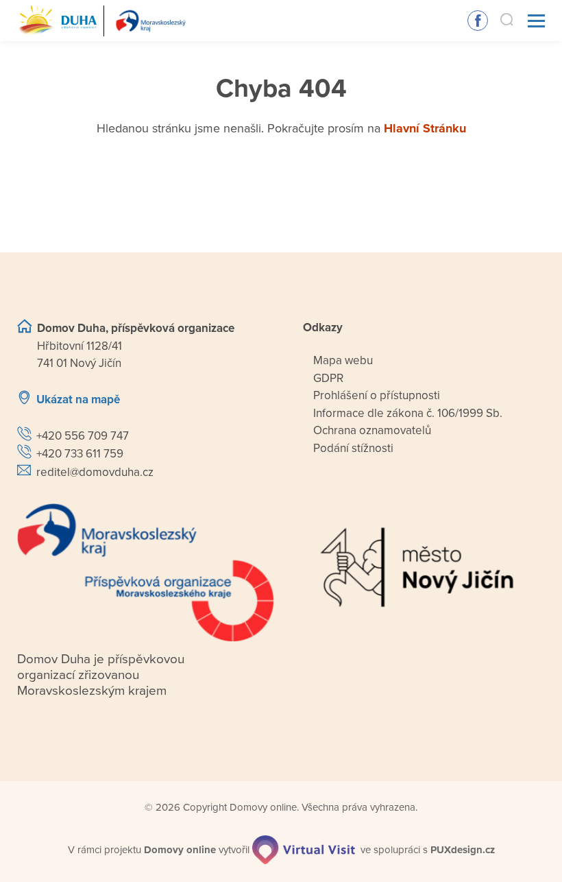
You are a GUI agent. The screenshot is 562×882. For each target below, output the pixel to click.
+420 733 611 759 (79, 453)
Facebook (477, 20)
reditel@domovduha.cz (95, 472)
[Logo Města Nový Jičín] (417, 567)
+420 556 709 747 (82, 436)
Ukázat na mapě (78, 399)
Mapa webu (343, 360)
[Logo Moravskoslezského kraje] (145, 572)
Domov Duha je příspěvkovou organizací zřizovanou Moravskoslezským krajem (100, 675)
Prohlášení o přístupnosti (376, 395)
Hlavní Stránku (425, 128)
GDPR (328, 378)
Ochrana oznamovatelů (372, 430)
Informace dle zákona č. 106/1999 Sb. (407, 413)
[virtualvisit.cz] (303, 849)
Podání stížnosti (353, 448)
